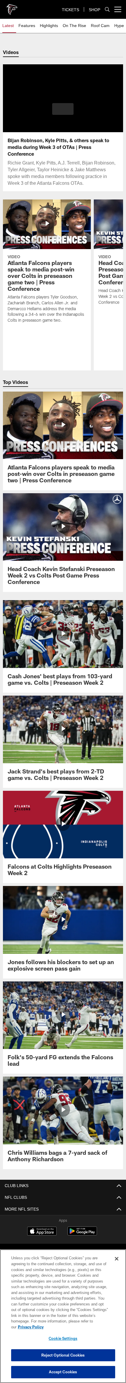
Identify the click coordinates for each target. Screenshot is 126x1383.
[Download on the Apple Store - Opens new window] (42, 1232)
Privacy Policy (76, 1327)
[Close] (116, 1264)
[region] (63, 1319)
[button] (63, 109)
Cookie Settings (63, 1338)
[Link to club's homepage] (12, 7)
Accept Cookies (63, 1371)
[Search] (107, 10)
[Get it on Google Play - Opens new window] (82, 1234)
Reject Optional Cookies (63, 1355)
